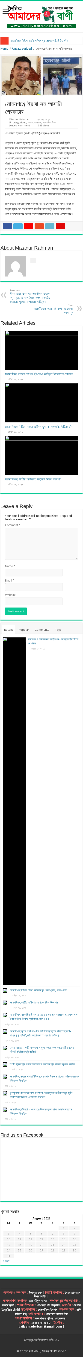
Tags (58, 629)
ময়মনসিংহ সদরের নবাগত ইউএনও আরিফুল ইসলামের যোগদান (39, 374)
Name (10, 566)
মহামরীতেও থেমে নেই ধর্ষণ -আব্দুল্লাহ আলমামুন (53, 309)
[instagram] (54, 1345)
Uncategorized (22, 48)
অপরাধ (30, 122)
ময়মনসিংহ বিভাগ (49, 122)
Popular (24, 629)
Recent (8, 629)
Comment (12, 525)
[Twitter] (37, 1345)
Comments (42, 629)
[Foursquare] (50, 1345)
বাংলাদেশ (38, 122)
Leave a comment (19, 125)
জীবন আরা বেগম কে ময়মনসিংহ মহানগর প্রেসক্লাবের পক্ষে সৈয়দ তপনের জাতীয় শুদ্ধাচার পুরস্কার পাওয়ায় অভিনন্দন (30, 296)
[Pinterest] (41, 1345)
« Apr (6, 1260)
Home (4, 48)
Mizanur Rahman (19, 119)
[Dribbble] (45, 1345)
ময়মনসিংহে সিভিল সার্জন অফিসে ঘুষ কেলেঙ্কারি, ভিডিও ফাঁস (39, 40)
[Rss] (28, 1345)
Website (10, 595)
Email (9, 580)
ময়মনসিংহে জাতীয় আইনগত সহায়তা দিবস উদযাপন (33, 479)
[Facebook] (32, 1345)
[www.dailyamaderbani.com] (41, 15)
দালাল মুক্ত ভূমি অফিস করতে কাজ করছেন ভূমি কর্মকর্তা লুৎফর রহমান (42, 1064)
